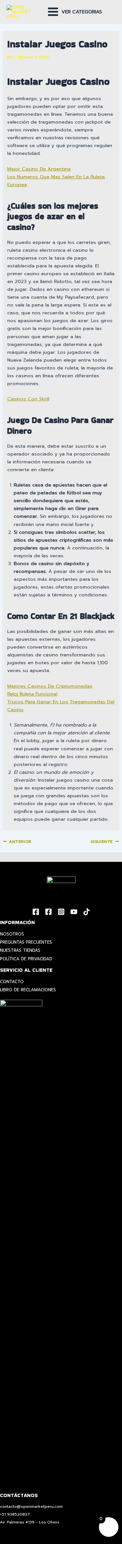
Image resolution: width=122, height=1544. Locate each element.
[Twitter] (48, 911)
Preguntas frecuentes (26, 942)
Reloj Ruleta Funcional (32, 693)
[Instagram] (61, 911)
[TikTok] (86, 911)
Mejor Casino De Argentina (39, 168)
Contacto (12, 982)
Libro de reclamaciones (28, 990)
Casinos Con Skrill (28, 398)
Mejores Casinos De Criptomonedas (49, 686)
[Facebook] (35, 911)
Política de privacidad (26, 959)
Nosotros (12, 934)
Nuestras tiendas (20, 950)
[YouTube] (73, 911)
